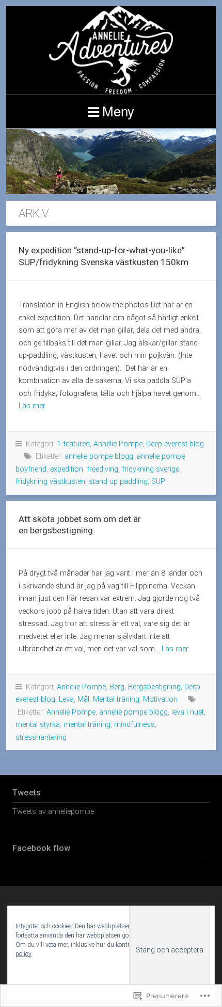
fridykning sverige (150, 469)
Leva (66, 699)
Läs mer (32, 406)
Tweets (26, 792)
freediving (102, 469)
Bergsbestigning (154, 687)
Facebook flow (41, 848)
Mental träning (116, 699)
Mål (83, 699)
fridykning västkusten (50, 481)
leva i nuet (187, 712)
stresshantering (41, 737)
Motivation (160, 699)
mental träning (87, 724)
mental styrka (37, 724)
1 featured (73, 444)
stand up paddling (118, 481)
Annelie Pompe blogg (111, 50)
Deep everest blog (175, 444)
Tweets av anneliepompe (53, 811)
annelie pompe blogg (99, 456)
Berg (116, 687)
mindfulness (134, 724)
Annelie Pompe (117, 444)
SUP (158, 481)
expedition (66, 469)
